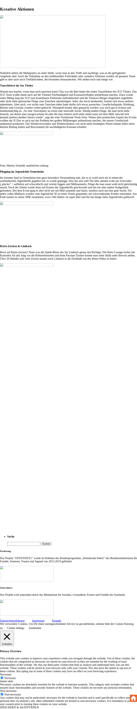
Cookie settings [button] (15, 627)
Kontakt (56, 620)
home (133, 698)
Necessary (10, 678)
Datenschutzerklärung (12, 620)
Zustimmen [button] (35, 627)
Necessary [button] (6, 674)
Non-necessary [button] (8, 690)
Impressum (38, 620)
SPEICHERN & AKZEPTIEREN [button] (19, 707)
